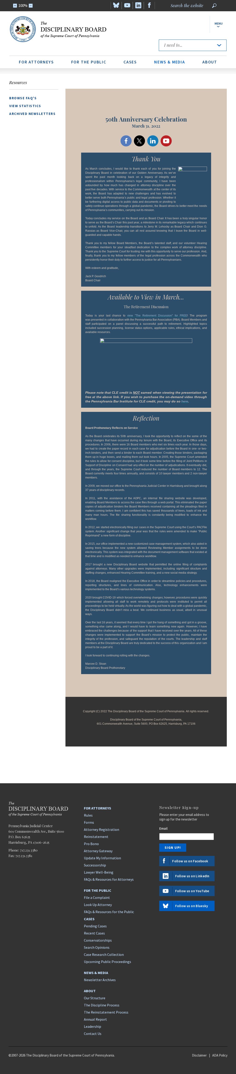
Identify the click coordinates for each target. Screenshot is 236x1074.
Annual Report (95, 1019)
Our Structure (94, 998)
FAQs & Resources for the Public (109, 912)
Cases (130, 62)
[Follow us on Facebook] (149, 5)
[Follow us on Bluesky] (116, 5)
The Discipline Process (101, 1005)
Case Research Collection (104, 954)
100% (22, 5)
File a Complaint (97, 897)
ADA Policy (219, 1055)
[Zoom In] (15, 5)
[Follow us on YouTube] (127, 5)
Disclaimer (199, 1055)
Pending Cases (95, 926)
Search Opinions (96, 947)
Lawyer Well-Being (98, 872)
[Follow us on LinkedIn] (138, 5)
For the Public (88, 62)
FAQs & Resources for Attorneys (109, 879)
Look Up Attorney (98, 905)
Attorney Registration (101, 829)
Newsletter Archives (100, 980)
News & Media (169, 62)
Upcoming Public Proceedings (107, 962)
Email (163, 828)
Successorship (95, 865)
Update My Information (102, 858)
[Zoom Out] (30, 5)
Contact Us (92, 1033)
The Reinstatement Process (106, 1012)
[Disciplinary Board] (80, 29)
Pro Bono (91, 844)
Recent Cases (94, 933)
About (209, 62)
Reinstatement (96, 837)
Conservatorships (98, 940)
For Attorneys (36, 62)
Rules (88, 815)
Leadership (92, 1026)
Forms (89, 822)
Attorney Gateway (98, 851)
